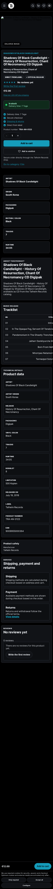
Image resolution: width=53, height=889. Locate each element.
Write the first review (14, 86)
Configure (26, 885)
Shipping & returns (15, 121)
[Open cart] (38, 5)
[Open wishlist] (43, 5)
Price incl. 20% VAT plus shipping (16, 95)
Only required (14, 880)
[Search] (32, 5)
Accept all (39, 880)
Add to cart (27, 143)
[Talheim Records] (11, 6)
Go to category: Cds (14, 164)
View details (12, 616)
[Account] (49, 5)
